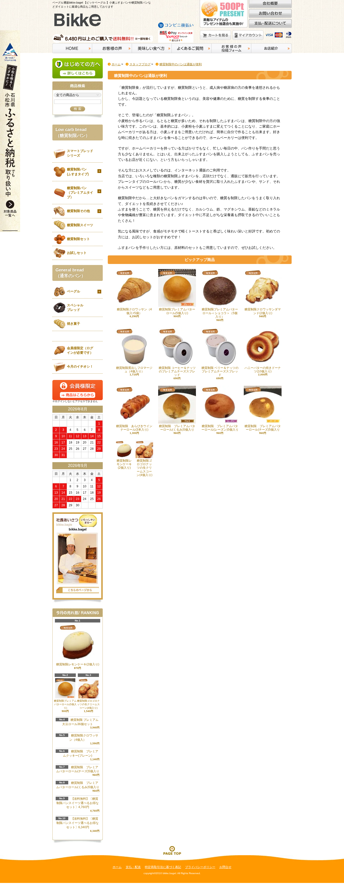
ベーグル (73, 291)
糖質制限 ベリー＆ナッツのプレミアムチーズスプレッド (219, 371)
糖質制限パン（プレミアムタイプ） (80, 192)
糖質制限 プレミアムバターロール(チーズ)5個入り (263, 427)
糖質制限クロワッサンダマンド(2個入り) (263, 311)
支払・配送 (133, 867)
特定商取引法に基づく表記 (163, 867)
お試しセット (77, 253)
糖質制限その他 (78, 211)
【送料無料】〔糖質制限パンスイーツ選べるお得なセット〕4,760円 (77, 803)
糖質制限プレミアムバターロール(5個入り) (177, 311)
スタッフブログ (140, 64)
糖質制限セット (78, 239)
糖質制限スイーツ (80, 225)
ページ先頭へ (172, 850)
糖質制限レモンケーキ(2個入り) (124, 464)
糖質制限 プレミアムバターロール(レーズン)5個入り (219, 427)
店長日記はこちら (77, 590)
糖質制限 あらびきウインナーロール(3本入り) (134, 427)
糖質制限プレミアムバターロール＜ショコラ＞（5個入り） (220, 313)
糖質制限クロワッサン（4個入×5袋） (134, 311)
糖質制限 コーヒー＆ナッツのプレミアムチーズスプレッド (177, 371)
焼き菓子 (73, 323)
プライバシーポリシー (200, 867)
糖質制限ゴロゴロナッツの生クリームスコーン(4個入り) (88, 704)
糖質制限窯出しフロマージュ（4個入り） (134, 369)
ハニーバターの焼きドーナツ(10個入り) (263, 369)
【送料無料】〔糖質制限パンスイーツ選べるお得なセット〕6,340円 (77, 823)
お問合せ (225, 867)
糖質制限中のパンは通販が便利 (180, 64)
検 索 (77, 109)
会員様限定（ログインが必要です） (80, 350)
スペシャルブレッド (75, 307)
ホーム (116, 64)
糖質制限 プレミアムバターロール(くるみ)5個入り (177, 427)
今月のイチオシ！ (80, 366)
